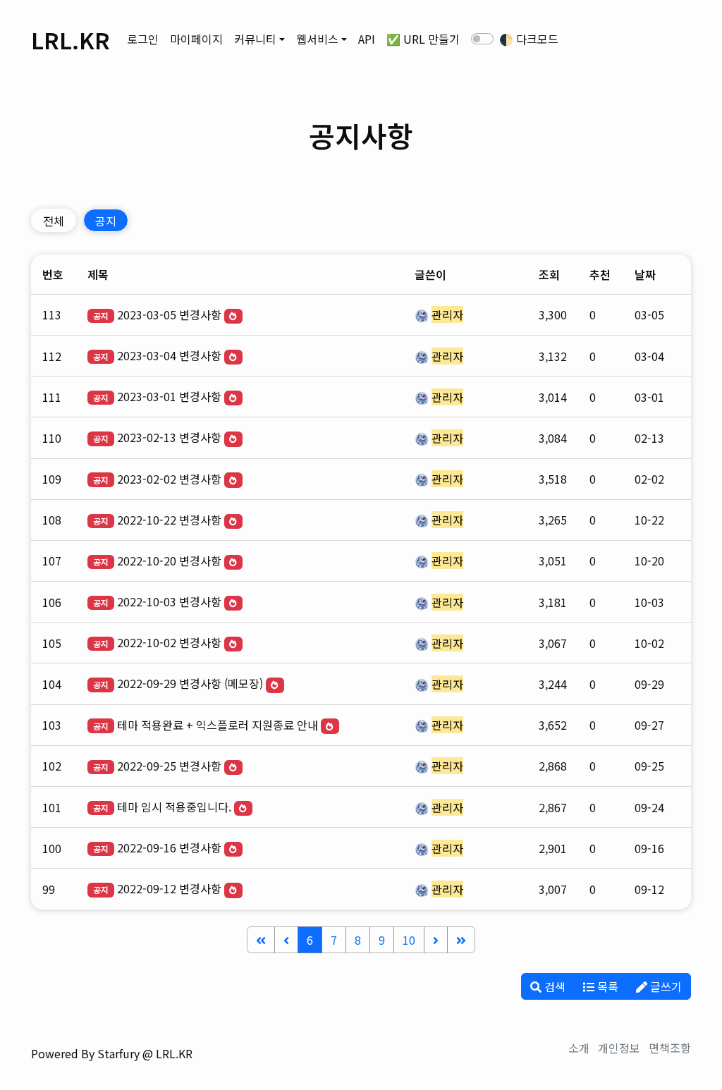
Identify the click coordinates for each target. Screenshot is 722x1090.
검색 (553, 986)
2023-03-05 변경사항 (169, 314)
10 (409, 939)
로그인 (143, 38)
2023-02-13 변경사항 (169, 437)
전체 (53, 220)
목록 (606, 986)
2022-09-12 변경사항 (169, 888)
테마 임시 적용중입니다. (174, 806)
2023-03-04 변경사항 (169, 355)
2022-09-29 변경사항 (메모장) (190, 683)
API (366, 38)
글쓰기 (664, 986)
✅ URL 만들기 (423, 38)
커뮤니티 (255, 38)
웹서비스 (317, 38)
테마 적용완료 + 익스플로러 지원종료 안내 (217, 724)
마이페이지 (196, 38)
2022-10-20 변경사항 (169, 560)
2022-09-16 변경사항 (169, 847)
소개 (578, 1047)
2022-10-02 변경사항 (169, 642)
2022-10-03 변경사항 (169, 601)
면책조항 (670, 1047)
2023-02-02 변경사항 (169, 478)
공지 (105, 220)
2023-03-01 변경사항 (169, 396)
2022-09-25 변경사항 (169, 765)
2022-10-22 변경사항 (169, 519)
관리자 (447, 314)
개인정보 (619, 1047)
